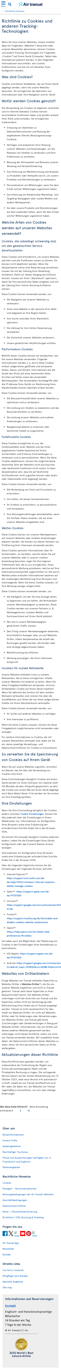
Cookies (7, 1182)
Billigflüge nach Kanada (15, 1275)
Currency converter (13, 1270)
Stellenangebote (11, 1167)
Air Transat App (11, 1243)
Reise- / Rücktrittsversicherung (20, 1211)
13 (28, 1110)
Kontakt (7, 1254)
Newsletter (8, 1248)
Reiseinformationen (13, 1134)
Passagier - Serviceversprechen (20, 1188)
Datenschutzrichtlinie (14, 1205)
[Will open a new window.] (5, 1234)
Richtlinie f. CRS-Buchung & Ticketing (23, 1217)
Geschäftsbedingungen (15, 1200)
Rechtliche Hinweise (14, 11)
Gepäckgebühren (12, 1146)
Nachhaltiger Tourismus (15, 1151)
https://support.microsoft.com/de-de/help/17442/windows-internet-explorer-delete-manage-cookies (31, 881)
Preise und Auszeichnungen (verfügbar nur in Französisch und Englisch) (27, 1159)
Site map (7, 1287)
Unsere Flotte (10, 1140)
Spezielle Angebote (13, 1281)
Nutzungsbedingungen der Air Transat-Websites (28, 1194)
